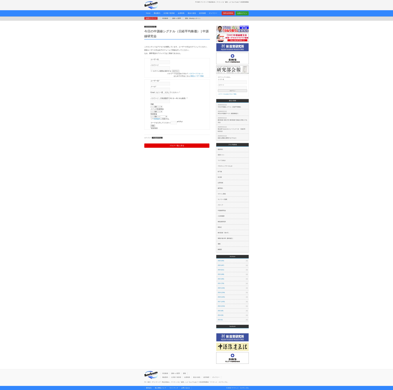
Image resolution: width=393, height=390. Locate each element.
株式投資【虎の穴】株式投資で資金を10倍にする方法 (232, 121)
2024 (221, 270)
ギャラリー (213, 13)
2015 (220, 310)
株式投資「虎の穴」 (224, 232)
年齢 (152, 104)
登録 (235, 94)
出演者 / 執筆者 (169, 13)
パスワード (155, 65)
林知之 (220, 227)
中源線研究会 (157, 138)
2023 (221, 274)
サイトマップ (173, 388)
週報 (219, 244)
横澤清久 (220, 188)
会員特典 (181, 13)
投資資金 (154, 114)
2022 (221, 279)
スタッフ (220, 205)
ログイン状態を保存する (162, 71)
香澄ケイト (221, 155)
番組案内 (157, 13)
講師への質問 (176, 18)
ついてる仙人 (222, 160)
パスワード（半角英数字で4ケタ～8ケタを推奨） (169, 98)
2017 (221, 301)
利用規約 (157, 119)
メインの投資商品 (157, 109)
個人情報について (160, 388)
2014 (220, 315)
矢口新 (220, 177)
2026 (221, 260)
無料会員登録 (228, 13)
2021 (221, 283)
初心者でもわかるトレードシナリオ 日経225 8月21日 (232, 130)
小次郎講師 (221, 216)
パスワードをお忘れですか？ (226, 94)
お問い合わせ (185, 388)
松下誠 (220, 171)
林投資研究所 (222, 221)
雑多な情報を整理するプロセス (227, 138)
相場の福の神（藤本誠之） (226, 238)
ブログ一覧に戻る (176, 146)
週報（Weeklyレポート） (193, 18)
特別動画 (165, 18)
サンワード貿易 (222, 199)
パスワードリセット (196, 73)
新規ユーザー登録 (197, 76)
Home (148, 13)
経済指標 (202, 13)
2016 (221, 306)
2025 (221, 265)
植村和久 (220, 149)
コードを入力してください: (161, 123)
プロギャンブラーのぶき (225, 166)
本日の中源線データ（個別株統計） (228, 113)
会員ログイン (242, 13)
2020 (221, 288)
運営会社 (149, 388)
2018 (221, 297)
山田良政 (220, 182)
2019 (221, 292)
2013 (220, 319)
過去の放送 (192, 13)
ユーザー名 (155, 59)
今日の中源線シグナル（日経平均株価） (230, 107)
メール (153, 86)
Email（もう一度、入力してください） (165, 92)
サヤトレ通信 (222, 194)
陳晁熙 (220, 249)
